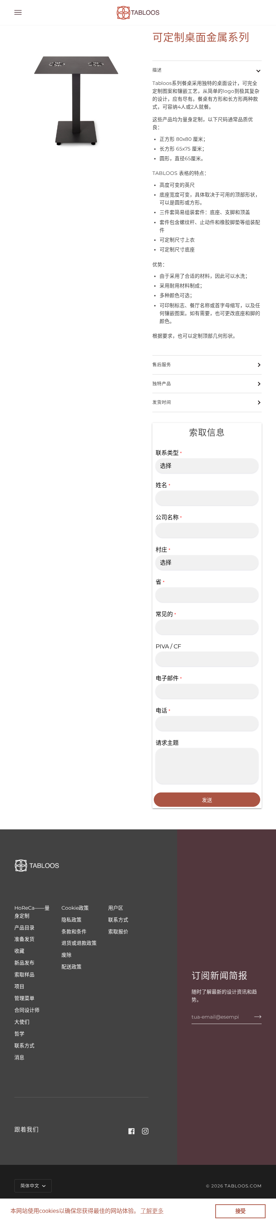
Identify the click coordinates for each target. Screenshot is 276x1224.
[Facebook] (131, 1131)
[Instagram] (145, 1131)
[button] (152, 1211)
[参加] (252, 1017)
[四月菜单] (25, 12)
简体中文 (30, 1186)
